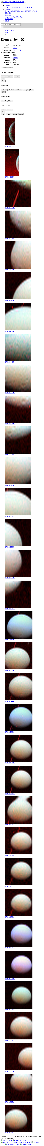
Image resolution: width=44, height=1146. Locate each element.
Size (3, 112)
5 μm (31, 90)
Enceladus (12, 7)
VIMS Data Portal (17, 2)
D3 (14, 50)
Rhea (22, 7)
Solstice (15, 58)
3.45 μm (25, 90)
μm (4, 76)
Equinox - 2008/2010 (25, 11)
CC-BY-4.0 (9, 1136)
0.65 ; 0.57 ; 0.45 (7, 109)
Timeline (8, 15)
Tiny (3, 114)
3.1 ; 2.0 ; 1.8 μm (7, 101)
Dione (18, 7)
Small (8, 114)
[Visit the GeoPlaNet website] (26, 1144)
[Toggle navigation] (25, 2)
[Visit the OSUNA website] (7, 1140)
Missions (8, 9)
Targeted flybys (10, 17)
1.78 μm (4, 90)
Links (7, 21)
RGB (3, 92)
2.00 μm (11, 90)
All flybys (19, 17)
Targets (7, 5)
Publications (9, 19)
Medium (14, 114)
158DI (18, 50)
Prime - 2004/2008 (11, 11)
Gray (3, 81)
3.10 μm (18, 90)
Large (21, 114)
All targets (28, 7)
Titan (7, 7)
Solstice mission (10, 30)
